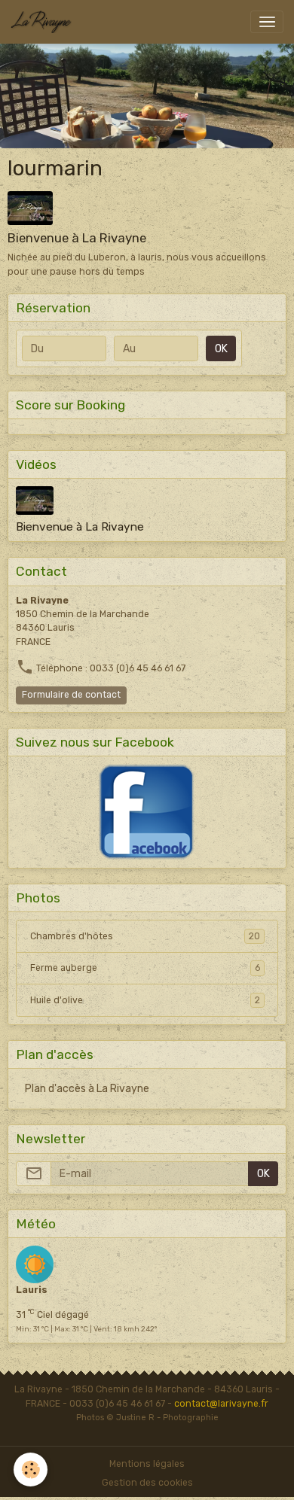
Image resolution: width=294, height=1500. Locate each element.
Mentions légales (147, 1464)
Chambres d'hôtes (145, 936)
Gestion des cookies (147, 1482)
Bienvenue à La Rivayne (77, 237)
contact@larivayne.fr (221, 1403)
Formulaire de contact (71, 694)
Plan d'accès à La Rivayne (87, 1088)
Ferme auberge (145, 968)
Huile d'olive (145, 1000)
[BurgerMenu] (266, 22)
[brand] (44, 22)
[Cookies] (30, 1469)
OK (221, 348)
